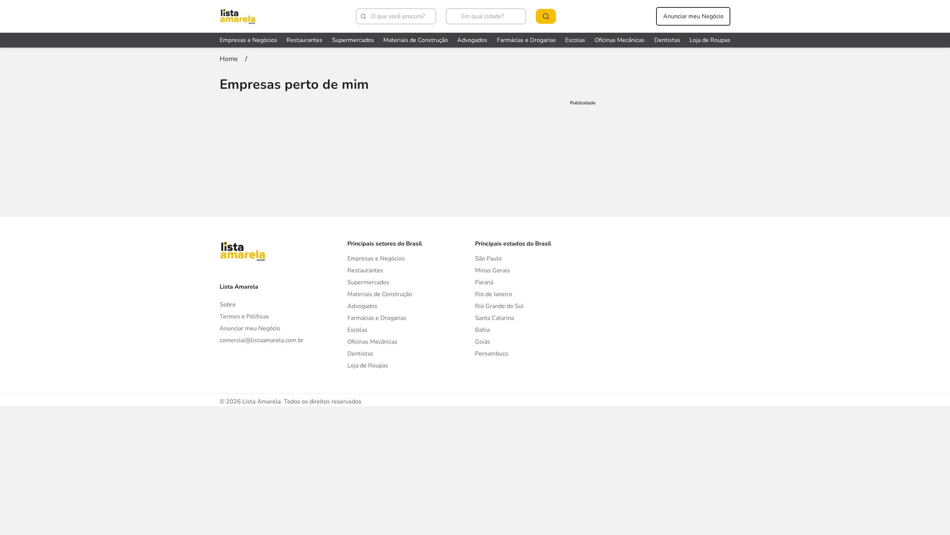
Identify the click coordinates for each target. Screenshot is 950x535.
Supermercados (353, 40)
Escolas (575, 40)
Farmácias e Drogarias (526, 40)
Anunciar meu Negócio (693, 16)
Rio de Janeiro (493, 294)
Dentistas (667, 40)
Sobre (228, 305)
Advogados (472, 40)
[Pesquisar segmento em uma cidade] (546, 16)
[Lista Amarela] (238, 16)
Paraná (484, 282)
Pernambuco (491, 354)
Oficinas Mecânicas (619, 40)
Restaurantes (304, 40)
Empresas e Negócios (248, 40)
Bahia (482, 330)
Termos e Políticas (244, 316)
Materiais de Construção (415, 40)
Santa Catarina (494, 318)
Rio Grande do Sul (499, 306)
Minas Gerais (492, 270)
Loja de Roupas (709, 40)
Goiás (482, 342)
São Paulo (488, 258)
